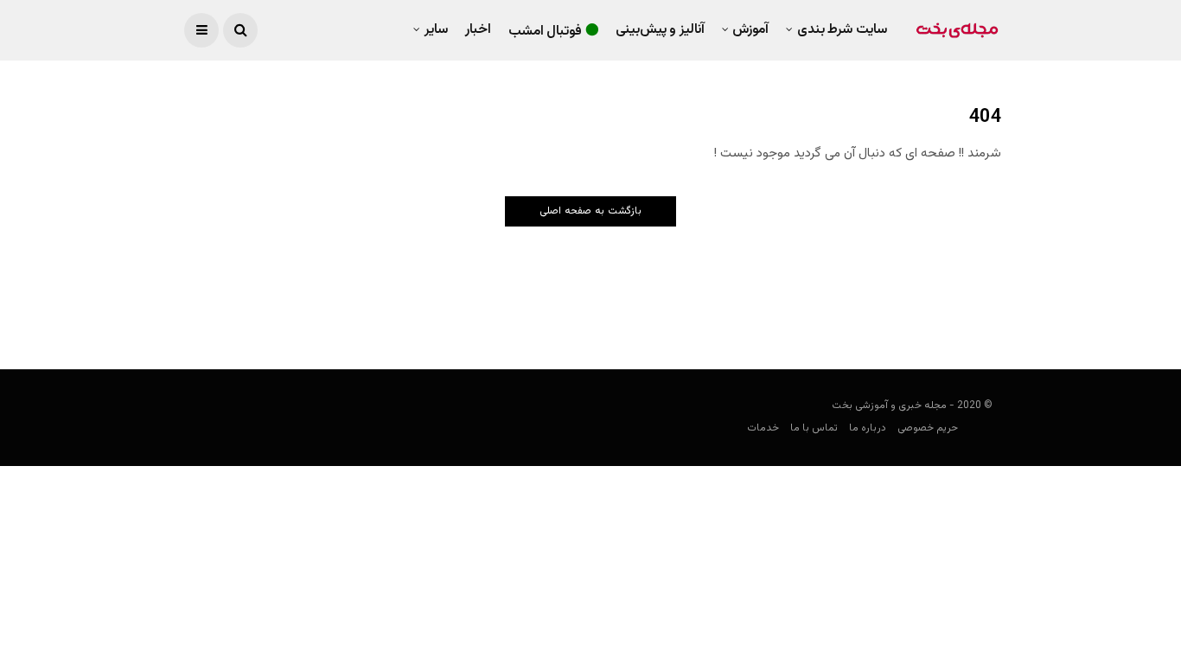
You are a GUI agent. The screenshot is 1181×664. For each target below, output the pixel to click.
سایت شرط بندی (842, 30)
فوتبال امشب (545, 31)
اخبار (478, 30)
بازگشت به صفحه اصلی (590, 211)
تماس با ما (814, 428)
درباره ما (867, 428)
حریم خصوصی (927, 428)
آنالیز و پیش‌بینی (660, 30)
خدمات (763, 428)
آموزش (750, 30)
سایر (436, 30)
